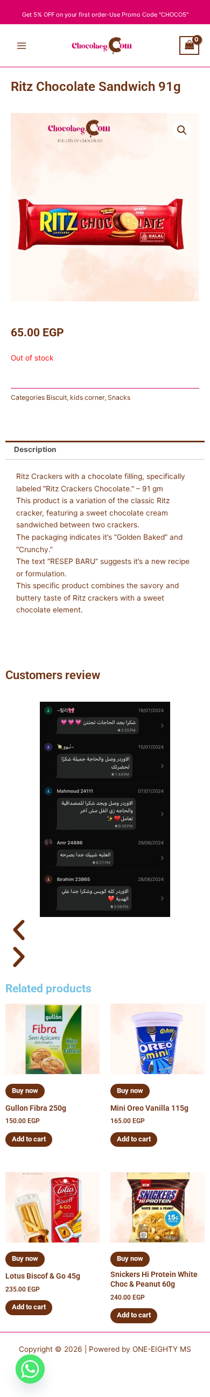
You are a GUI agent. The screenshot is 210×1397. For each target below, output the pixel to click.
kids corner (87, 397)
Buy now (25, 1090)
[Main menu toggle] (21, 45)
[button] (182, 130)
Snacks (119, 397)
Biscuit (56, 397)
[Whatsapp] (30, 1369)
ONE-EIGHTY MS (161, 1349)
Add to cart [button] (29, 1139)
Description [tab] (35, 449)
